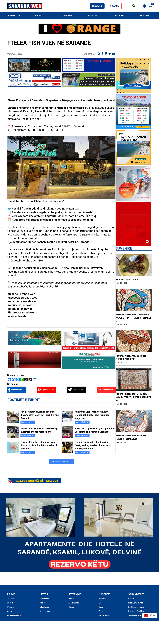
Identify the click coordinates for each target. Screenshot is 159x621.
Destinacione (65, 15)
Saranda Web (27, 294)
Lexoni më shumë (27, 422)
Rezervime (97, 6)
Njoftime (145, 15)
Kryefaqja (14, 15)
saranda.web (29, 301)
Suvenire (114, 6)
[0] (150, 6)
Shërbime (120, 15)
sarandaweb (26, 305)
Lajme (38, 15)
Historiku (93, 15)
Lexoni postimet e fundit (61, 461)
